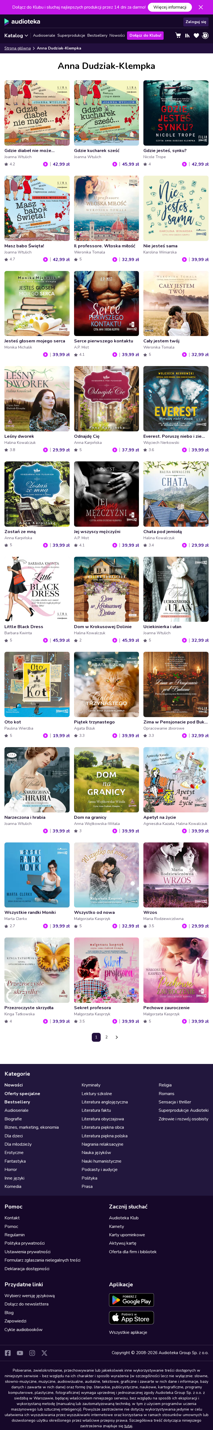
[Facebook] (7, 1353)
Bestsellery (97, 35)
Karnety (116, 1226)
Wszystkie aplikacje (128, 1332)
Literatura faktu (96, 1110)
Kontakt (12, 1218)
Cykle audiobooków (23, 1330)
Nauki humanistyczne (101, 1161)
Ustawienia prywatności (27, 1251)
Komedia (12, 1186)
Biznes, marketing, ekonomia (31, 1127)
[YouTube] (20, 1353)
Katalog (13, 35)
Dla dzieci (13, 1136)
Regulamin (14, 1235)
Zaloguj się (196, 21)
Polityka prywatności (24, 1243)
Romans (166, 1094)
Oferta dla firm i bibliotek (133, 1252)
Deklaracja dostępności (26, 1269)
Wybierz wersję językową (29, 1296)
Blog (9, 1313)
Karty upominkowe (127, 1235)
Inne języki (14, 1178)
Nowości (117, 35)
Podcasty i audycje (100, 1170)
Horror (10, 1170)
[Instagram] (32, 1353)
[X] (44, 1353)
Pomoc (11, 1226)
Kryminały (91, 1085)
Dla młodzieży (18, 1144)
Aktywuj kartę (122, 1243)
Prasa (87, 1186)
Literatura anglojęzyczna (105, 1102)
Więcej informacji (169, 7)
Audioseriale (44, 35)
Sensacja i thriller (175, 1102)
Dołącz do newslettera (26, 1304)
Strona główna (17, 48)
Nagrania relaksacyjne (102, 1144)
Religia (165, 1085)
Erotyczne (14, 1153)
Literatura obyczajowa (103, 1119)
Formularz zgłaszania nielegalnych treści (42, 1260)
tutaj (128, 1426)
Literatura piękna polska (105, 1136)
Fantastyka (15, 1161)
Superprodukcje (71, 35)
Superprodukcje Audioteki (184, 1110)
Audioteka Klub (124, 1218)
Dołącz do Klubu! (145, 35)
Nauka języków (96, 1153)
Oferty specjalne (22, 1094)
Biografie (13, 1119)
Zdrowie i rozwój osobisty (183, 1119)
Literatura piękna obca (103, 1127)
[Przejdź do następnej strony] (116, 1037)
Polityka (89, 1178)
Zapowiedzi (15, 1321)
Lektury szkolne (97, 1094)
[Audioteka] (22, 21)
